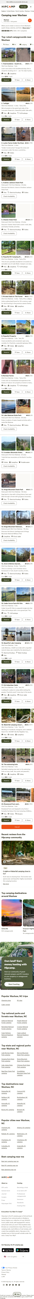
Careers (3, 1197)
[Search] (30, 20)
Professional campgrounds (21, 1195)
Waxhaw (27, 11)
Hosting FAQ (21, 1206)
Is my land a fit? (22, 1191)
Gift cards (4, 1187)
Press (3, 1200)
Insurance (20, 1199)
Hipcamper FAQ (6, 1203)
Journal (3, 1194)
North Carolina (20, 11)
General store (5, 1191)
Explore (3, 11)
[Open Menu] (30, 6)
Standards (20, 1202)
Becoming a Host (22, 1187)
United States (11, 11)
